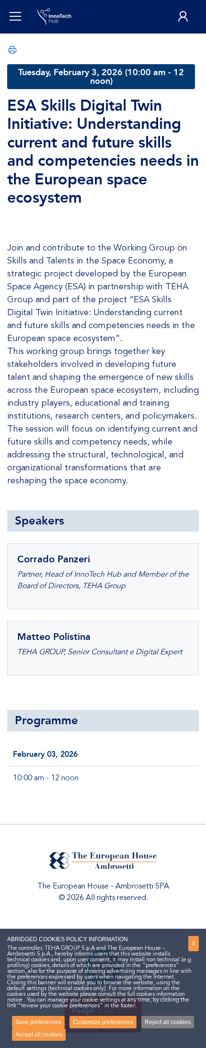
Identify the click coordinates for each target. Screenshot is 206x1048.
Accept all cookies (38, 1034)
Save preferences (38, 1022)
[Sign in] (183, 17)
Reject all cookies (168, 1022)
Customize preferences (103, 1022)
